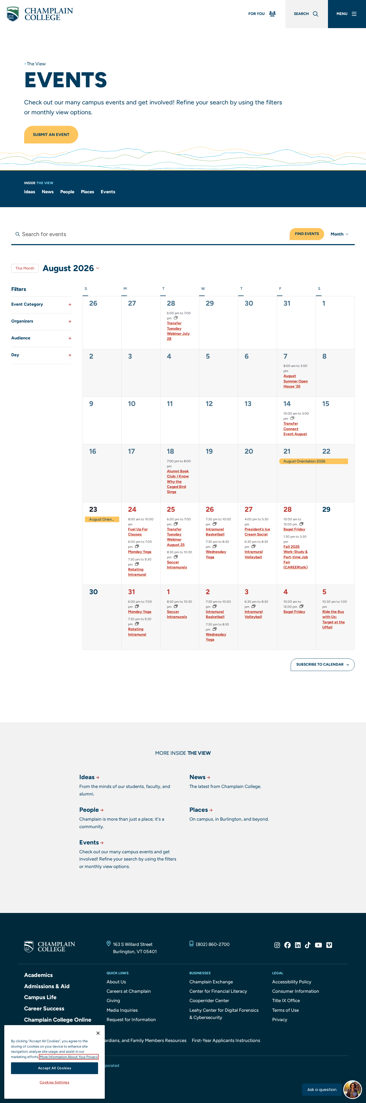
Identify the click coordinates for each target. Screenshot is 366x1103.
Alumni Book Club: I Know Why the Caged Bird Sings (178, 481)
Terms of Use (285, 1010)
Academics (38, 975)
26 (210, 509)
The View (36, 63)
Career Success (44, 1008)
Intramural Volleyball (254, 554)
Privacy (279, 1019)
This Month (25, 268)
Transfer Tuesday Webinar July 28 (178, 331)
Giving (113, 1000)
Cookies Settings (54, 1082)
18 (170, 451)
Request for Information (131, 1019)
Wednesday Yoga (216, 554)
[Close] (98, 1033)
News (48, 191)
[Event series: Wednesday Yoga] (214, 547)
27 (249, 509)
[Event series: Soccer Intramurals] (175, 557)
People (67, 191)
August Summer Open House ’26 (295, 381)
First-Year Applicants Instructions (226, 1040)
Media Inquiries (122, 1010)
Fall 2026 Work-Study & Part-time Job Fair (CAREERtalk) (295, 557)
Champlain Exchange (211, 981)
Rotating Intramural (137, 572)
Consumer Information (295, 991)
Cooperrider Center (209, 1000)
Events (108, 191)
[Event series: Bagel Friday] (300, 524)
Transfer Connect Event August (295, 428)
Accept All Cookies (54, 1068)
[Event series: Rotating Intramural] (136, 564)
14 (287, 403)
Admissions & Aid (47, 986)
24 (132, 509)
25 (171, 509)
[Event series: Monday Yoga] (136, 547)
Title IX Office (286, 1000)
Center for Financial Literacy (218, 991)
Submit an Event (51, 134)
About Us (116, 981)
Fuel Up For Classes (138, 532)
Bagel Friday (294, 529)
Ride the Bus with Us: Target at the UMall (333, 619)
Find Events (307, 234)
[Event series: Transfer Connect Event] (291, 419)
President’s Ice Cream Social (257, 532)
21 (286, 451)
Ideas (29, 191)
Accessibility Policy (291, 981)
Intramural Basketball (215, 532)
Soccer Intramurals (177, 565)
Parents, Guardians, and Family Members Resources (133, 1040)
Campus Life (40, 997)
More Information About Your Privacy (69, 1057)
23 (93, 509)
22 (326, 451)
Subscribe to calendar (319, 664)
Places (87, 191)
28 (171, 303)
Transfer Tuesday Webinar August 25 (176, 537)
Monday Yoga (139, 551)
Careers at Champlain (129, 991)
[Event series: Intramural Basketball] (214, 524)
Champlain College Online (57, 1019)
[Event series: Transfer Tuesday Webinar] (175, 318)
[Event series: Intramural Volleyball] (253, 547)
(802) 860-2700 (213, 944)
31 (131, 591)
